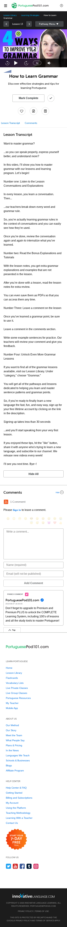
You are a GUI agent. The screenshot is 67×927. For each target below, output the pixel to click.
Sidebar (49, 24)
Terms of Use (42, 911)
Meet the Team (14, 735)
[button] (61, 5)
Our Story (11, 730)
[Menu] (5, 5)
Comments (31, 123)
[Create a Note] (33, 111)
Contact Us (12, 823)
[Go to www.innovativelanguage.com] (33, 895)
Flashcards (12, 678)
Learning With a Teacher (19, 818)
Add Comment (33, 583)
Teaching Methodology (18, 812)
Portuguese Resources (18, 698)
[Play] (16, 63)
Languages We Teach (18, 755)
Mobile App (12, 708)
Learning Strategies (30, 15)
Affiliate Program (15, 770)
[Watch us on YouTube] (15, 866)
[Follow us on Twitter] (8, 866)
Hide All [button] (33, 474)
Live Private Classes (17, 688)
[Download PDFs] (45, 111)
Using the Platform (16, 807)
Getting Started (14, 792)
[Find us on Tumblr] (29, 866)
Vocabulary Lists (15, 683)
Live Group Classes (16, 693)
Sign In (17, 510)
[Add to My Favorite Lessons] (21, 111)
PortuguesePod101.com (43, 906)
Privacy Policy (25, 911)
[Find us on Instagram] (36, 866)
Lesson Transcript (10, 123)
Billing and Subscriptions (19, 797)
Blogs (9, 765)
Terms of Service (45, 921)
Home (9, 667)
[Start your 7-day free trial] (16, 839)
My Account (12, 802)
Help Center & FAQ (16, 787)
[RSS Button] (6, 501)
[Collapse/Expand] (33, 492)
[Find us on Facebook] (22, 866)
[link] (6, 24)
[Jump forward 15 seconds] (26, 63)
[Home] (30, 8)
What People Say (15, 740)
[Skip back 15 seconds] (7, 63)
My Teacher (12, 703)
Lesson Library (10, 15)
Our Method (12, 725)
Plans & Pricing (14, 745)
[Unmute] (49, 63)
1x (37, 63)
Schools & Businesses (18, 760)
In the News (12, 750)
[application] (33, 48)
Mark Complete (28, 98)
